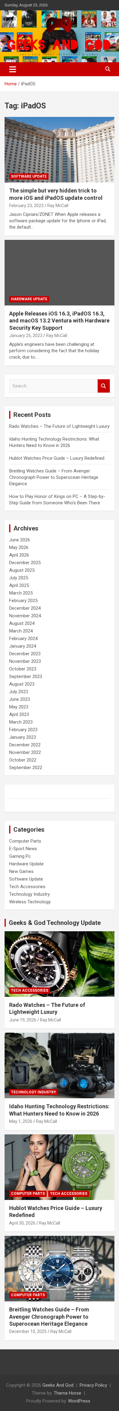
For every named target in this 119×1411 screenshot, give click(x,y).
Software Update (29, 176)
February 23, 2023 (26, 205)
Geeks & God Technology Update (55, 922)
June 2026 (19, 540)
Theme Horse (67, 1393)
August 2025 (21, 570)
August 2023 (21, 684)
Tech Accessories (27, 886)
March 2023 (21, 722)
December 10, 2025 (28, 1331)
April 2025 (19, 585)
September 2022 (25, 767)
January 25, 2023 (25, 335)
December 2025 (25, 562)
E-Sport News (23, 848)
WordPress (79, 1401)
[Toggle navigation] (13, 69)
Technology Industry (29, 894)
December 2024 (25, 608)
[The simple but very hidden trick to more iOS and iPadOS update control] (59, 150)
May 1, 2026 (20, 1121)
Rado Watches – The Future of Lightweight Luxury (59, 426)
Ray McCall (57, 205)
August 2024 (21, 623)
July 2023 (18, 691)
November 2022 (25, 752)
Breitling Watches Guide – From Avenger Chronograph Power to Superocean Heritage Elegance (53, 477)
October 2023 (22, 669)
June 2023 (19, 699)
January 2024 (22, 646)
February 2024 (23, 638)
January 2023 (22, 737)
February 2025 (23, 600)
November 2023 (25, 661)
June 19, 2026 (22, 1019)
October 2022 (22, 760)
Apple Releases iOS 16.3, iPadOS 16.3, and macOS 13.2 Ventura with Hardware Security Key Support (59, 320)
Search (104, 386)
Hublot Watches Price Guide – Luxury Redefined (57, 458)
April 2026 (19, 555)
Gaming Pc (20, 856)
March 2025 (21, 593)
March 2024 (21, 631)
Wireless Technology (30, 902)
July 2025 (18, 578)
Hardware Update (29, 299)
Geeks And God (58, 1385)
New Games (21, 871)
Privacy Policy (93, 1385)
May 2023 (18, 707)
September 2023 (25, 676)
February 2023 (23, 729)
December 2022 (25, 745)
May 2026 (18, 547)
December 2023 (25, 653)
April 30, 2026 (22, 1223)
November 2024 (25, 616)
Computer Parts (25, 841)
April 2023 (19, 714)
